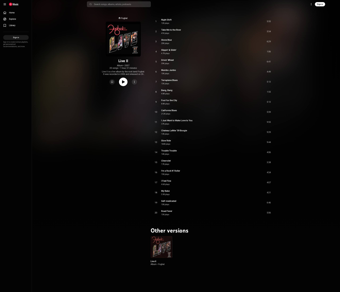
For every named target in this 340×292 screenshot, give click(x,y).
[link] (16, 13)
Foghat (124, 18)
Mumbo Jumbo (168, 70)
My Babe (165, 191)
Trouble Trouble (169, 150)
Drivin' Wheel (167, 60)
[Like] (248, 21)
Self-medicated (168, 201)
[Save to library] (112, 81)
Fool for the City (169, 100)
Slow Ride (166, 140)
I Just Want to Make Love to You (176, 120)
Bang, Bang (166, 90)
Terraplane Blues (169, 80)
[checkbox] (269, 21)
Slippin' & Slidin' (168, 50)
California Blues (169, 110)
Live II (153, 261)
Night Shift (166, 20)
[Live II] (162, 247)
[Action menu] (134, 82)
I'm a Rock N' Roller (170, 171)
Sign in (320, 4)
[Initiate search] (90, 4)
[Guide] (4, 4)
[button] (112, 82)
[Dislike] (253, 21)
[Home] (13, 4)
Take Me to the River (171, 30)
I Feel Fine (166, 181)
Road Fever (166, 211)
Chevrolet (166, 161)
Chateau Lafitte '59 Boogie (174, 130)
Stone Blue (166, 40)
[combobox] (122, 4)
